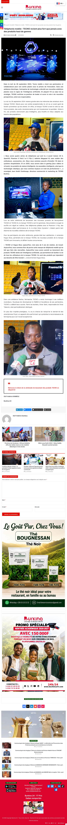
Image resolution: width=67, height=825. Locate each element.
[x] (52, 787)
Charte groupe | (38, 785)
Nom (3, 500)
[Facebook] (1, 14)
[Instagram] (1, 27)
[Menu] (2, 8)
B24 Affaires (61, 823)
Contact (33, 786)
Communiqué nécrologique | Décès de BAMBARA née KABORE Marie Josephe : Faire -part (38, 772)
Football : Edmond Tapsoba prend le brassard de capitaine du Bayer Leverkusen (33, 468)
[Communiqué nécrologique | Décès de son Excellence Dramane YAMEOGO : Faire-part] (6, 760)
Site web (37, 507)
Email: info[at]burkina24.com (33, 791)
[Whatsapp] (1, 21)
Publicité (27, 788)
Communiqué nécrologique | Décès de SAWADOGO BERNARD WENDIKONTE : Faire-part (38, 765)
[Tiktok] (62, 787)
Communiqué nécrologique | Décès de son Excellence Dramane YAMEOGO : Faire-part (39, 757)
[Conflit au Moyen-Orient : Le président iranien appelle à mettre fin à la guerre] (11, 459)
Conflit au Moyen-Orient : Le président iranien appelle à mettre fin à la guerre (11, 468)
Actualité (12, 25)
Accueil (7, 25)
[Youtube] (55, 787)
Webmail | (33, 788)
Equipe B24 (39, 788)
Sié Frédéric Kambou (10, 35)
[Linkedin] (1, 24)
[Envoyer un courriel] (15, 35)
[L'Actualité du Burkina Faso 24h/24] (33, 7)
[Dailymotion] (55, 790)
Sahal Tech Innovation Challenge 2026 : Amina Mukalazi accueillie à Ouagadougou (55, 468)
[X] (1, 18)
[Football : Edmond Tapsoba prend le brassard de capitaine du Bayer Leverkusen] (33, 459)
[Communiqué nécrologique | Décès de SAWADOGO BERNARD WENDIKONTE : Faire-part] (6, 767)
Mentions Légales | (29, 785)
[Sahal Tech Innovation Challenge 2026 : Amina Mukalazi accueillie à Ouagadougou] (55, 459)
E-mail (4, 507)
